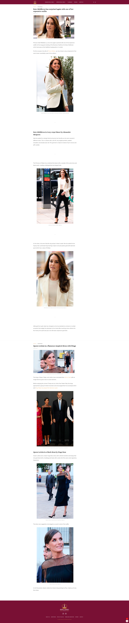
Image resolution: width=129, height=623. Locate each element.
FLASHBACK (70, 2)
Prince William (52, 51)
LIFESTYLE (81, 2)
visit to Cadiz (67, 377)
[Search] (95, 2)
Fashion (34, 6)
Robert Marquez (40, 6)
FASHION (75, 2)
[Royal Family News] (35, 2)
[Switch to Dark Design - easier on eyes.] (93, 2)
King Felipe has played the (46, 388)
